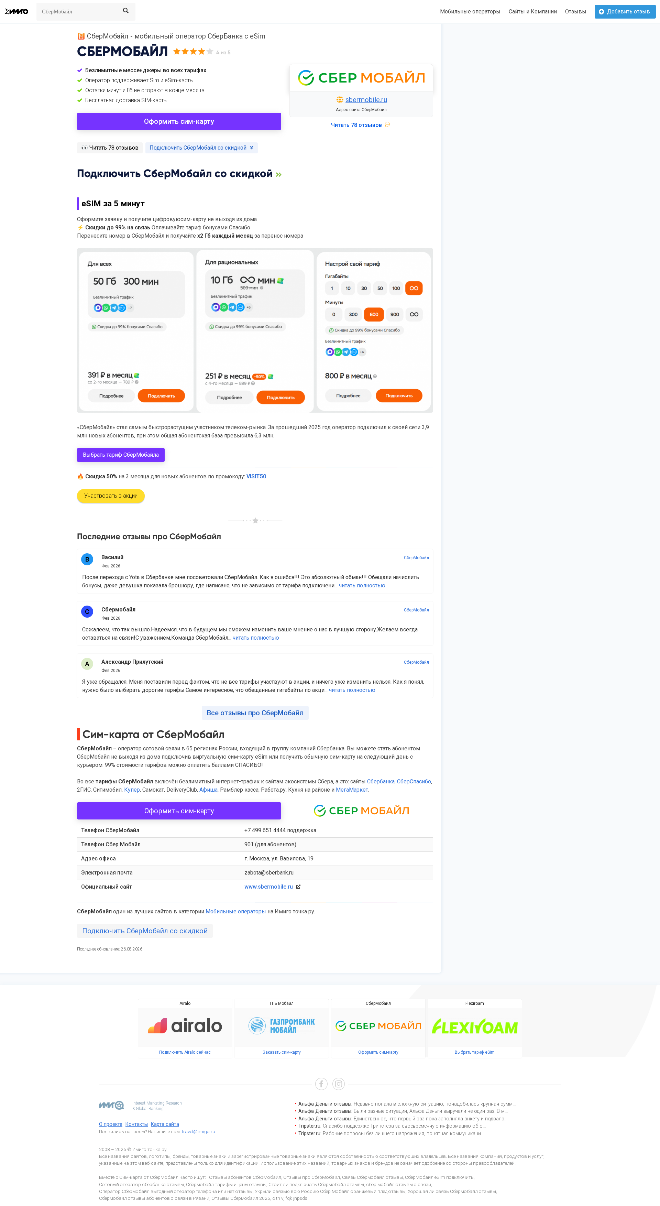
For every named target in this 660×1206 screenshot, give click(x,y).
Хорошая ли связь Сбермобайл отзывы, (452, 1191)
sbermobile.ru (366, 100)
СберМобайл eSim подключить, (440, 1177)
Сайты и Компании (533, 11)
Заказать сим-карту (282, 1052)
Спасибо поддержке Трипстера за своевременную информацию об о (403, 1126)
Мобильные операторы (470, 11)
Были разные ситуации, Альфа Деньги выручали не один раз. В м (429, 1111)
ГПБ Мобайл (282, 1003)
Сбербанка (381, 781)
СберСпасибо (414, 781)
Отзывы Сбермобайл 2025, (241, 1198)
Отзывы (575, 11)
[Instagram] (338, 1085)
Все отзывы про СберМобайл (255, 713)
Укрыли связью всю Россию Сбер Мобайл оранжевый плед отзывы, (331, 1191)
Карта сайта (165, 1124)
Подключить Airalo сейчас (185, 1052)
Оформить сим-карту (179, 121)
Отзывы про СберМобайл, (312, 1177)
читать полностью (362, 585)
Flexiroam (474, 1003)
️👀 (110, 147)
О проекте (110, 1124)
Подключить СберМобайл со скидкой (145, 931)
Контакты (136, 1124)
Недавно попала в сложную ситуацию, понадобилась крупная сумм (433, 1104)
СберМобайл (416, 557)
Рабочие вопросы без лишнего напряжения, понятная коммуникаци (402, 1134)
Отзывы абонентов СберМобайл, (245, 1177)
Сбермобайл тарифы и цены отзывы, (226, 1184)
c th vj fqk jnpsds (289, 1198)
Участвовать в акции (111, 495)
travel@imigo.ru (198, 1131)
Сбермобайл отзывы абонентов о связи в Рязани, (154, 1198)
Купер (132, 789)
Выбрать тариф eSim (475, 1052)
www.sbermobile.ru (268, 886)
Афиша (208, 789)
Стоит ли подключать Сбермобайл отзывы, (316, 1184)
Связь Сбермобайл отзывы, (373, 1177)
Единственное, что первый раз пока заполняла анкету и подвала (429, 1119)
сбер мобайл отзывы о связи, (399, 1184)
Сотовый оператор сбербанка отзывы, (142, 1184)
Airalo (184, 1003)
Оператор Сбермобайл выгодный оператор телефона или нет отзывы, (176, 1191)
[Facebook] (321, 1085)
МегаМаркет (352, 789)
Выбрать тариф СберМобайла (121, 455)
